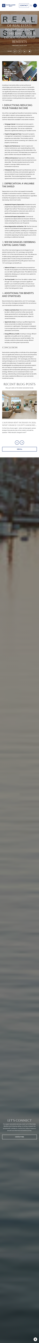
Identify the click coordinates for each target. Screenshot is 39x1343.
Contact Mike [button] (19, 1137)
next (22, 442)
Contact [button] (24, 5)
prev (17, 442)
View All (19, 449)
